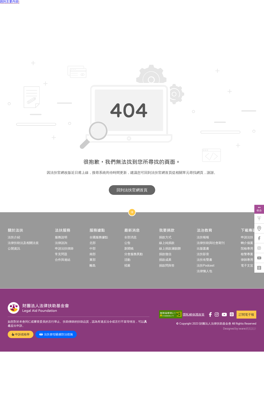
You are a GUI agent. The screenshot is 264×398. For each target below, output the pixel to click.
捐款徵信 (165, 254)
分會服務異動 (133, 254)
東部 (92, 260)
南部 (92, 254)
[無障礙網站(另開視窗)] (170, 314)
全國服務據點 (98, 237)
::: (1, 47)
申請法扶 (247, 237)
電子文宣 (247, 265)
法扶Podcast (205, 265)
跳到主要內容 (9, 1)
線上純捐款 (167, 243)
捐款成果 (165, 260)
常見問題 (61, 254)
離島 (92, 265)
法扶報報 (203, 237)
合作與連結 (62, 260)
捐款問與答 (167, 265)
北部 (92, 243)
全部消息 (130, 237)
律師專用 (247, 260)
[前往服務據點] (259, 228)
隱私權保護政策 (193, 314)
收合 (259, 210)
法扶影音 (203, 254)
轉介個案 (247, 243)
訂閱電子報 (246, 314)
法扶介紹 (14, 237)
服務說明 (61, 237)
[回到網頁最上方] (259, 218)
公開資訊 (14, 248)
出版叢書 (203, 248)
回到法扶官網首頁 (132, 190)
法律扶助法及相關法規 (23, 243)
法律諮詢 (61, 243)
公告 (127, 243)
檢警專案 (247, 254)
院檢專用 (247, 248)
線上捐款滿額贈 (170, 248)
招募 (127, 265)
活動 (127, 260)
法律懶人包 (204, 271)
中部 (92, 248)
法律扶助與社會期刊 (211, 243)
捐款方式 (165, 237)
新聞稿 (129, 248)
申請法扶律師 (64, 248)
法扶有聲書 (204, 260)
